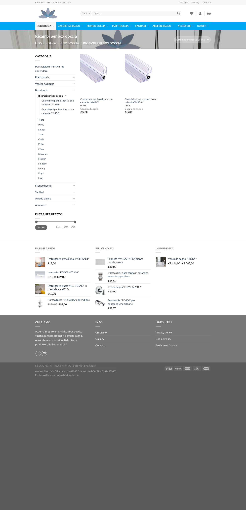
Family (41, 168)
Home (39, 43)
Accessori (184, 25)
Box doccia (70, 43)
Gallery (195, 2)
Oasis (41, 139)
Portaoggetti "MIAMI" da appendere (49, 68)
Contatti (207, 2)
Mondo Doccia (96, 25)
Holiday (42, 163)
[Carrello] (209, 13)
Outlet (201, 25)
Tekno (41, 119)
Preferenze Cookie (166, 345)
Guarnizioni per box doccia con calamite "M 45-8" (58, 111)
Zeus (40, 134)
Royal (41, 173)
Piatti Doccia (120, 25)
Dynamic (43, 153)
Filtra (41, 227)
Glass (41, 149)
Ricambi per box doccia (50, 95)
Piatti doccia (42, 77)
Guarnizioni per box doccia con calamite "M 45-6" (58, 102)
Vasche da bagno (44, 83)
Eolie (41, 144)
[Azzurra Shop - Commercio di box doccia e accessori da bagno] (55, 13)
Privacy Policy (164, 332)
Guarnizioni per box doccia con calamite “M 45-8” (141, 101)
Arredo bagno (161, 25)
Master (42, 158)
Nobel (41, 129)
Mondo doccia (43, 185)
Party (41, 124)
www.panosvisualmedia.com (64, 375)
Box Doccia (44, 25)
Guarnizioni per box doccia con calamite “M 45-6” (96, 101)
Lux (40, 178)
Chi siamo (183, 2)
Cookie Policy (163, 338)
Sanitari (140, 25)
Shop (52, 43)
